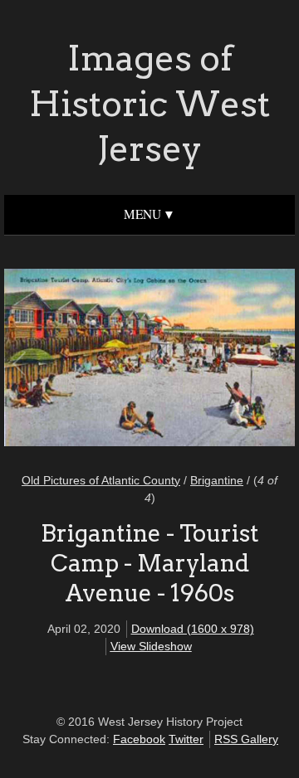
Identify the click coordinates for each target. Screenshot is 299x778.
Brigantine (216, 480)
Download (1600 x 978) (192, 628)
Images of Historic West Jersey (149, 103)
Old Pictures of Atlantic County (101, 480)
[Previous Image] (85, 360)
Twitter (186, 739)
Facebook (139, 739)
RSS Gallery (246, 739)
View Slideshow (151, 646)
